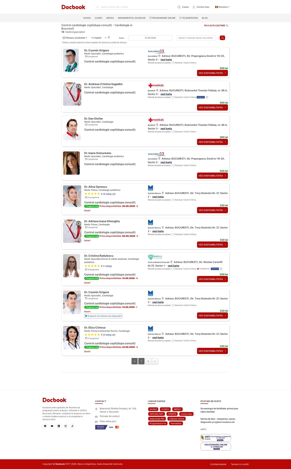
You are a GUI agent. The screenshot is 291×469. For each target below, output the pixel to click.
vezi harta (166, 59)
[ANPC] (216, 438)
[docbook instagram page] (66, 426)
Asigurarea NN (157, 418)
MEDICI (110, 18)
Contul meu (203, 6)
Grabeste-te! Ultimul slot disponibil (104, 316)
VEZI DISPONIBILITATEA (211, 73)
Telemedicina (190, 18)
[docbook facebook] (45, 426)
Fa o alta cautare (214, 25)
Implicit (99, 37)
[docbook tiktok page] (73, 426)
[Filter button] (222, 38)
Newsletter (176, 423)
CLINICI (98, 18)
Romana (223, 6)
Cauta (185, 6)
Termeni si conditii (240, 464)
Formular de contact (110, 416)
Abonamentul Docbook (132, 18)
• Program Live (91, 206)
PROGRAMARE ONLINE (164, 18)
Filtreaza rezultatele (75, 37)
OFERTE (172, 414)
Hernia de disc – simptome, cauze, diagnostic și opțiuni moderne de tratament (218, 421)
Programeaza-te (158, 423)
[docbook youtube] (52, 426)
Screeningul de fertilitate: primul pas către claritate (219, 410)
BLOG (205, 18)
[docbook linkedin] (59, 426)
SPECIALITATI (156, 414)
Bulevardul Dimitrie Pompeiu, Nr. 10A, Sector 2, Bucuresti (118, 410)
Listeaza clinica (176, 418)
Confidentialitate (218, 464)
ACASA (87, 18)
